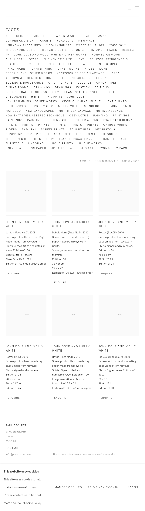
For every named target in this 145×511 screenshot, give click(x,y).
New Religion (90, 64)
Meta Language (59, 45)
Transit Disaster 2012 (78, 139)
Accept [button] (133, 488)
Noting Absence (109, 111)
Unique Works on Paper (26, 148)
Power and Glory (117, 120)
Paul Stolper (26, 8)
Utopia (111, 64)
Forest (109, 92)
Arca (116, 73)
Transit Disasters (117, 139)
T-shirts (34, 134)
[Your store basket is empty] (129, 8)
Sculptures (80, 129)
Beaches (34, 78)
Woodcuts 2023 (83, 148)
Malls (48, 106)
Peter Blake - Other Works (29, 73)
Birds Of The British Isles (69, 78)
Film (56, 92)
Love (81, 59)
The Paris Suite (53, 50)
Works (106, 148)
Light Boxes (16, 106)
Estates (87, 36)
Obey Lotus (79, 115)
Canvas (67, 83)
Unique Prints (61, 143)
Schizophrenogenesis (108, 59)
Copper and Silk (20, 40)
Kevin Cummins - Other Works (31, 101)
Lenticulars (116, 101)
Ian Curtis (53, 96)
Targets (45, 40)
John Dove (76, 96)
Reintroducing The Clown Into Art (46, 36)
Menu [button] (136, 8)
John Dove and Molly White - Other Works (50, 54)
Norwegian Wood (106, 54)
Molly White (68, 106)
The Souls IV (43, 139)
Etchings (39, 92)
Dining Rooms (17, 87)
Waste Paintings (90, 45)
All (9, 36)
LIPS (34, 106)
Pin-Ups (95, 50)
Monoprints (120, 106)
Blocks (102, 78)
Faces (12, 30)
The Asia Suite (59, 134)
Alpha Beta (15, 59)
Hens (35, 96)
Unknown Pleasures (23, 45)
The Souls (45, 64)
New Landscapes (40, 111)
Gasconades (16, 96)
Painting (100, 115)
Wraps (121, 148)
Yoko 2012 (117, 45)
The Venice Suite (58, 59)
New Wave (86, 40)
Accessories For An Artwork (82, 73)
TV (7, 54)
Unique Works (115, 125)
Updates (58, 148)
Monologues (95, 106)
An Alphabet (16, 69)
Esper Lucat (16, 92)
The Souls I (85, 134)
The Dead (66, 64)
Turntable (15, 143)
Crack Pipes (106, 83)
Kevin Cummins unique (81, 101)
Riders (11, 129)
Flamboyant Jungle (81, 92)
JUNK (102, 36)
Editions (102, 87)
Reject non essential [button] (104, 488)
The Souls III (17, 139)
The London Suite (21, 50)
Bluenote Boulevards (25, 83)
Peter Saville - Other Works (73, 120)
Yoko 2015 (65, 40)
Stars (34, 59)
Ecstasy (83, 87)
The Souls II (110, 134)
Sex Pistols (105, 129)
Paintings (121, 115)
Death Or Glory (19, 64)
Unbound (36, 143)
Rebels (128, 50)
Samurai (29, 129)
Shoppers (14, 134)
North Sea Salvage (75, 111)
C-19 (52, 83)
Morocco (13, 111)
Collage (85, 83)
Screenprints (53, 129)
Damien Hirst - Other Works (56, 69)
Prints (11, 125)
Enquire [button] (14, 274)
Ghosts (78, 50)
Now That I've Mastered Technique (35, 115)
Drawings (42, 87)
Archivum (14, 78)
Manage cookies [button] (68, 487)
